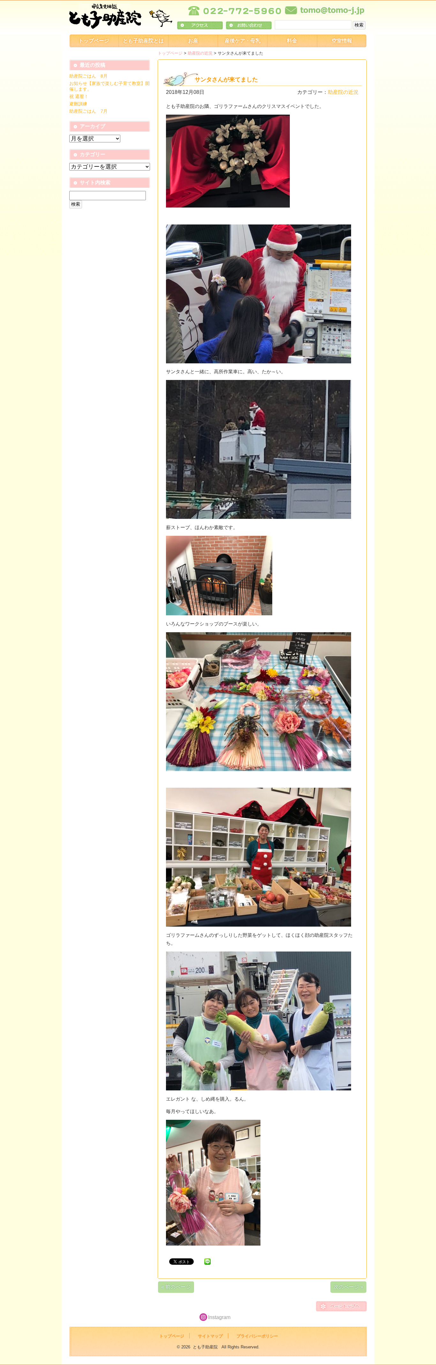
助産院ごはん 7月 (88, 111)
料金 (292, 40)
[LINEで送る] (207, 1261)
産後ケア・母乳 (242, 40)
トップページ (94, 40)
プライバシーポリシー (257, 1336)
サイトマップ (210, 1336)
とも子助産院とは (143, 40)
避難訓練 (78, 103)
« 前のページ (176, 1287)
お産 (193, 40)
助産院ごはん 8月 (88, 76)
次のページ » (348, 1287)
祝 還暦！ (78, 96)
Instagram (219, 1317)
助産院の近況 (200, 53)
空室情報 (342, 40)
